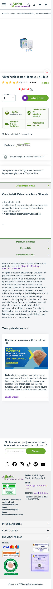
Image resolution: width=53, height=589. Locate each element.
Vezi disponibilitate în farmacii (15, 134)
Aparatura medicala (43, 13)
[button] (31, 89)
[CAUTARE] (29, 5)
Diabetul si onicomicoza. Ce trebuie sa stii (25, 341)
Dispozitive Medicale (25, 13)
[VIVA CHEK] (23, 145)
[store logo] (14, 5)
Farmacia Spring (8, 13)
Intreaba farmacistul (25, 254)
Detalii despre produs (25, 185)
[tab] (25, 185)
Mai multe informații (25, 241)
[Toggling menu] (4, 5)
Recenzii (25, 248)
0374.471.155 (41, 492)
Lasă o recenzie (29, 82)
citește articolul (12, 397)
